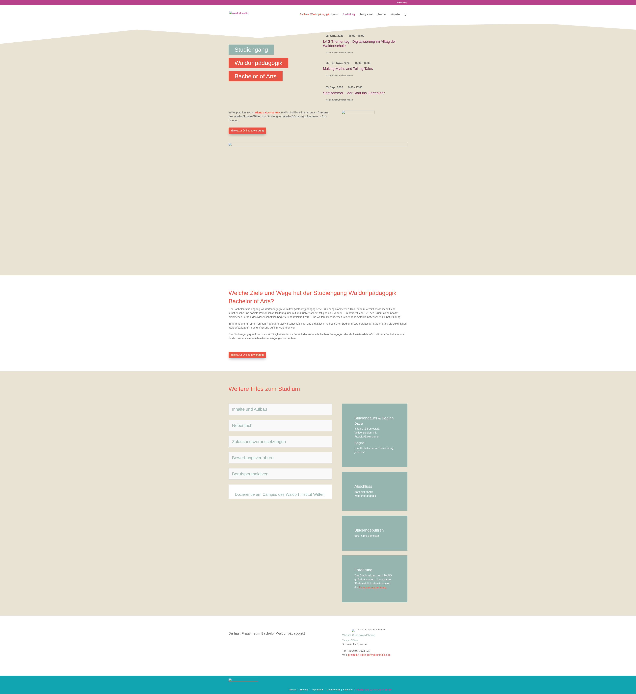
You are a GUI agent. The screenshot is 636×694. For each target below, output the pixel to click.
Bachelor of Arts (256, 76)
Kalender (348, 689)
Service (381, 14)
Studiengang (251, 49)
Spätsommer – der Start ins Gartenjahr (354, 93)
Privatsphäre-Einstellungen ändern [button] (374, 689)
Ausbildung (349, 14)
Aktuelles (395, 14)
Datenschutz (333, 689)
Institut (334, 14)
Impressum (317, 689)
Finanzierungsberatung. (373, 587)
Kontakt (292, 689)
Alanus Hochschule (268, 112)
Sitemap (304, 689)
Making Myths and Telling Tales (348, 69)
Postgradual (366, 14)
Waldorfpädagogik (258, 62)
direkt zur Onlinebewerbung (247, 130)
